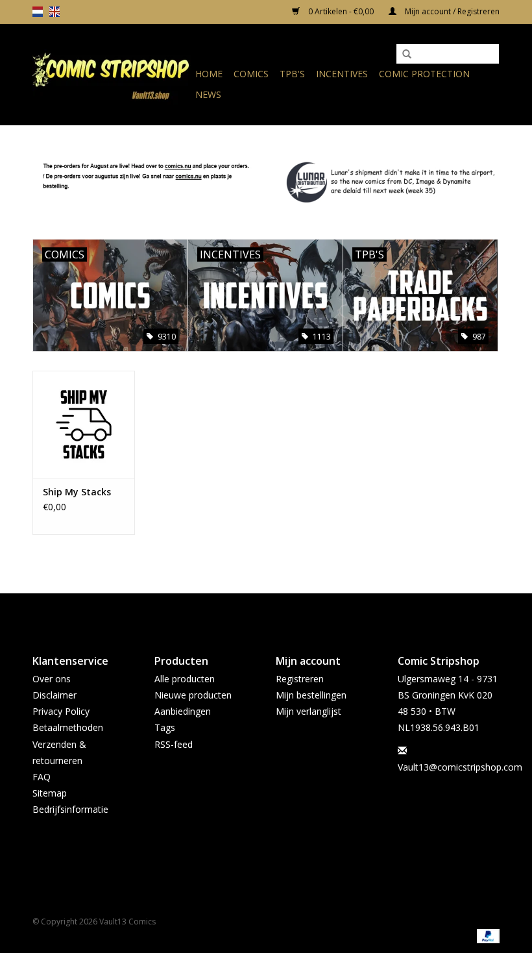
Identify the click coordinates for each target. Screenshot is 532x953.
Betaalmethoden (67, 727)
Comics (251, 74)
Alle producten (184, 679)
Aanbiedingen (182, 711)
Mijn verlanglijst (308, 711)
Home (209, 74)
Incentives (342, 74)
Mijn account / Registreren (451, 11)
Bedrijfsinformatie (70, 809)
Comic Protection (424, 74)
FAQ (41, 777)
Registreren (300, 679)
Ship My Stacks (77, 492)
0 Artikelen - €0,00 (341, 11)
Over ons (51, 679)
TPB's (292, 74)
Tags (164, 727)
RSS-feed (173, 744)
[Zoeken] (407, 54)
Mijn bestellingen (311, 695)
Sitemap (49, 793)
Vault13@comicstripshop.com (460, 767)
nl (37, 11)
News (208, 94)
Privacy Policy (61, 711)
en (54, 11)
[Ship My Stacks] (83, 424)
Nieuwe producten (193, 695)
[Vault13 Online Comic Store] (111, 74)
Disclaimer (54, 695)
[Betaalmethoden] (486, 935)
